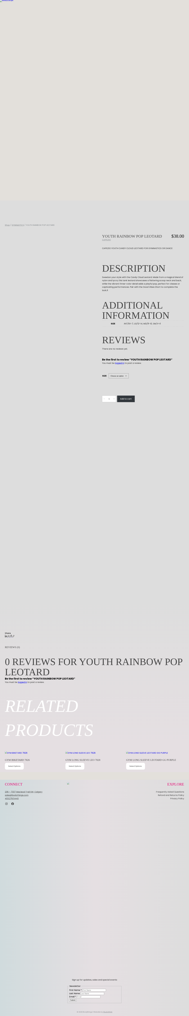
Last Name (74, 993)
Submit (72, 1000)
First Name (75, 990)
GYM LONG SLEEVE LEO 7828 (82, 760)
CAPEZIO (106, 239)
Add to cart (126, 398)
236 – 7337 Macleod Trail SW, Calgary (23, 791)
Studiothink (107, 1012)
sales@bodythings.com (16, 795)
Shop (7, 225)
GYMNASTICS (18, 225)
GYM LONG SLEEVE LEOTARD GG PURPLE (151, 760)
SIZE (104, 375)
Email (72, 996)
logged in (119, 363)
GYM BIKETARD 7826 (17, 760)
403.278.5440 (12, 798)
